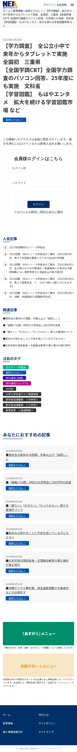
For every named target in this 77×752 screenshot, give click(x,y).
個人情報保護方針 (13, 732)
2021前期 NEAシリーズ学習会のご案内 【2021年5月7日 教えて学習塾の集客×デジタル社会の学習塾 (40, 256)
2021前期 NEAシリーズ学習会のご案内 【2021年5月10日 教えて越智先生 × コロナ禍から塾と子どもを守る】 (41, 282)
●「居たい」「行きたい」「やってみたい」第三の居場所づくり (38, 332)
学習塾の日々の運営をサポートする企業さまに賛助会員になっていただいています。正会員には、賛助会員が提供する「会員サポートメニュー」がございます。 (38, 682)
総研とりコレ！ (14, 119)
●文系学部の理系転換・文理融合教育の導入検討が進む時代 (37, 345)
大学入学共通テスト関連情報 (22, 394)
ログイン (49, 4)
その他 (9, 389)
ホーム (6, 714)
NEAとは (43, 714)
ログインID (19, 168)
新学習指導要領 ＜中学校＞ (22, 399)
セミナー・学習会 (16, 367)
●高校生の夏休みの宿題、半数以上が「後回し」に (32, 318)
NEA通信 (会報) (14, 378)
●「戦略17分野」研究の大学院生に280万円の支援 (31, 325)
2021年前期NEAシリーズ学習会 (27, 247)
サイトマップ (46, 732)
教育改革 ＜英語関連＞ (19, 410)
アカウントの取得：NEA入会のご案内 (38, 211)
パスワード (19, 182)
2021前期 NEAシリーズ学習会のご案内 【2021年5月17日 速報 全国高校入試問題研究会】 (41, 294)
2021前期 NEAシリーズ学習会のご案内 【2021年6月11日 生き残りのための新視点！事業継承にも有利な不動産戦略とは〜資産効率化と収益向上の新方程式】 (41, 268)
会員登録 (62, 4)
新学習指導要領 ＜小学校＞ (22, 405)
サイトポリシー (47, 723)
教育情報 (18, 11)
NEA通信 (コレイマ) (17, 383)
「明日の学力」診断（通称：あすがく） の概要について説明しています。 (38, 647)
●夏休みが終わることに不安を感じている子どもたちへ (34, 338)
